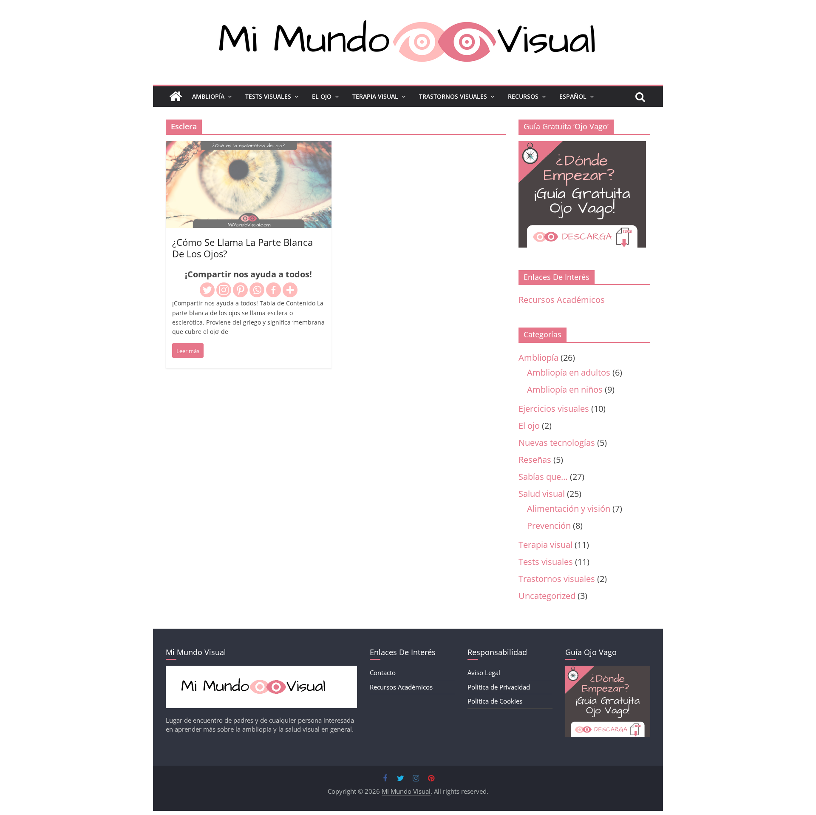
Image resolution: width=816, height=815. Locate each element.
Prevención (549, 525)
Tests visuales (545, 561)
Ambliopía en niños (565, 389)
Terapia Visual (375, 96)
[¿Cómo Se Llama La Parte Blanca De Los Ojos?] (249, 148)
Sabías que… (543, 476)
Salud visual (541, 493)
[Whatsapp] (256, 289)
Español (572, 96)
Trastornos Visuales (453, 96)
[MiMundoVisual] (261, 670)
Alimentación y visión (568, 508)
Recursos (523, 96)
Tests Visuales (268, 96)
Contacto (383, 672)
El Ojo (322, 96)
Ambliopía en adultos (568, 372)
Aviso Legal (484, 672)
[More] (290, 289)
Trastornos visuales (556, 578)
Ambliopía (208, 96)
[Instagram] (223, 289)
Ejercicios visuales (553, 408)
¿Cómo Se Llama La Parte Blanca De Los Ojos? (242, 247)
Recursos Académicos (561, 299)
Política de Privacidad (499, 687)
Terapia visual (545, 544)
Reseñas (534, 459)
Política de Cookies (495, 701)
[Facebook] (273, 289)
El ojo (529, 425)
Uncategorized (546, 595)
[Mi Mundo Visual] (175, 96)
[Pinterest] (240, 289)
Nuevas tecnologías (556, 442)
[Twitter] (207, 289)
